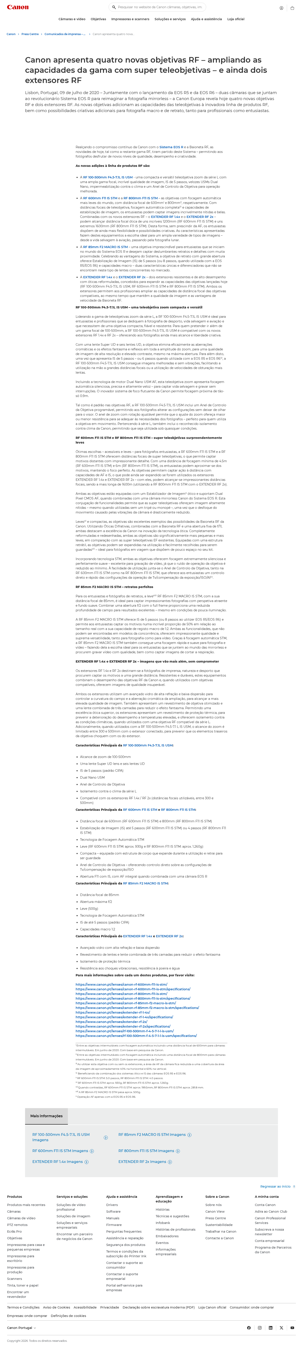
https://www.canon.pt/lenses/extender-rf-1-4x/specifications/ (124, 1017)
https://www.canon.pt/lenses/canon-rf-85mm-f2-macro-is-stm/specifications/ (137, 1008)
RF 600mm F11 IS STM (100, 198)
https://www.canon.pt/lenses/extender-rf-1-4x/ (113, 1012)
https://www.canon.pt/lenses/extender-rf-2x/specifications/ (123, 1026)
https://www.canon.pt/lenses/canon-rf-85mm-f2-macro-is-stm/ (126, 1003)
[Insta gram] (260, 1328)
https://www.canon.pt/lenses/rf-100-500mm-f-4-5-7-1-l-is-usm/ (125, 1031)
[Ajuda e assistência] (224, 19)
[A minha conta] (281, 8)
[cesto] (292, 8)
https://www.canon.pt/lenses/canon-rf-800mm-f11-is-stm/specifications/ (133, 999)
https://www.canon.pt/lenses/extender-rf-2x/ (111, 1022)
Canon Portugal (20, 1328)
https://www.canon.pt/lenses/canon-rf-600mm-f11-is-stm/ (121, 985)
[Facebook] (249, 1328)
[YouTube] (292, 1328)
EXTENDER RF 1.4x (165, 217)
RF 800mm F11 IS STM (141, 198)
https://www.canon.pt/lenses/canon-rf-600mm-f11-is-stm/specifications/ (133, 989)
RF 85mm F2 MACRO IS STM (105, 247)
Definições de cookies (68, 1316)
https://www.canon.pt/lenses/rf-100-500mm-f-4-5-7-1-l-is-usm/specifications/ (136, 1036)
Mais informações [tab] (46, 1116)
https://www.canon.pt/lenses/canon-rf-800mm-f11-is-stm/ (121, 994)
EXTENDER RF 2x (200, 217)
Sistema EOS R (171, 147)
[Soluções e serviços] (187, 19)
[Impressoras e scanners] (151, 19)
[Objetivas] (108, 19)
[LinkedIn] (270, 1328)
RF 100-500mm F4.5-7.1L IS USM (108, 177)
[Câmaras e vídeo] (87, 19)
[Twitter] (281, 1328)
